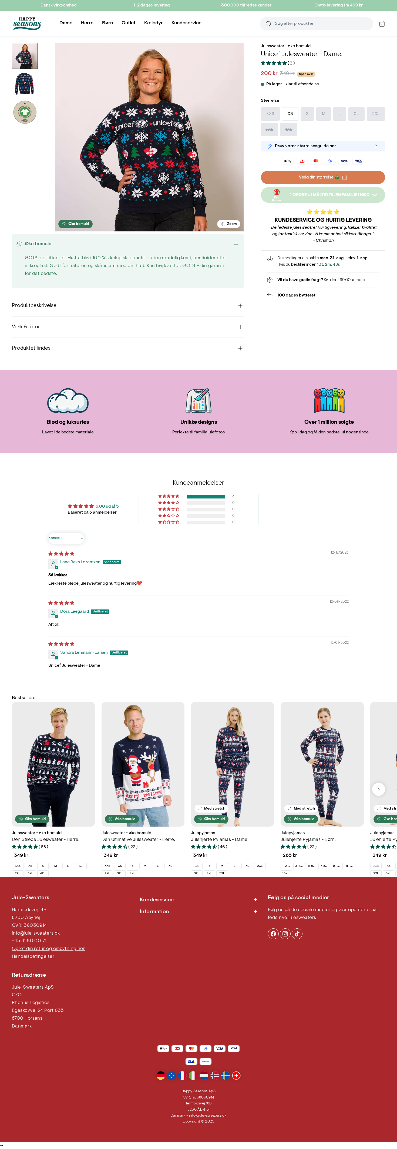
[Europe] (171, 1075)
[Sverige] (225, 1075)
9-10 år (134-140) (337, 866)
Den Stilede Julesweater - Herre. (45, 839)
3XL (30, 873)
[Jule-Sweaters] (27, 23)
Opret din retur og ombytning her (48, 948)
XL (81, 866)
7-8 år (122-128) (325, 866)
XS (30, 866)
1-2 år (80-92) (287, 866)
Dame (65, 23)
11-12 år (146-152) (350, 866)
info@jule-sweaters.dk (36, 933)
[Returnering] (323, 295)
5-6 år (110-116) (312, 866)
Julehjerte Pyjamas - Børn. (308, 839)
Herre (87, 23)
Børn (107, 23)
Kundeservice (186, 23)
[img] (61, 554)
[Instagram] (273, 934)
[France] (182, 1075)
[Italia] (193, 1075)
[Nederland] (204, 1075)
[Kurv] (382, 24)
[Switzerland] (236, 1075)
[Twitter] (297, 934)
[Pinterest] (285, 934)
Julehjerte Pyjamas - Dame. (219, 839)
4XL (43, 873)
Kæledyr (153, 23)
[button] (274, 63)
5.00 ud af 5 (107, 506)
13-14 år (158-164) (287, 873)
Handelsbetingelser (33, 956)
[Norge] (214, 1075)
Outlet (129, 23)
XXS (18, 866)
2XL (18, 873)
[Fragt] (323, 280)
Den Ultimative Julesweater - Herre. (138, 839)
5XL (222, 873)
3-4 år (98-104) (300, 866)
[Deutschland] (160, 1075)
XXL (376, 873)
